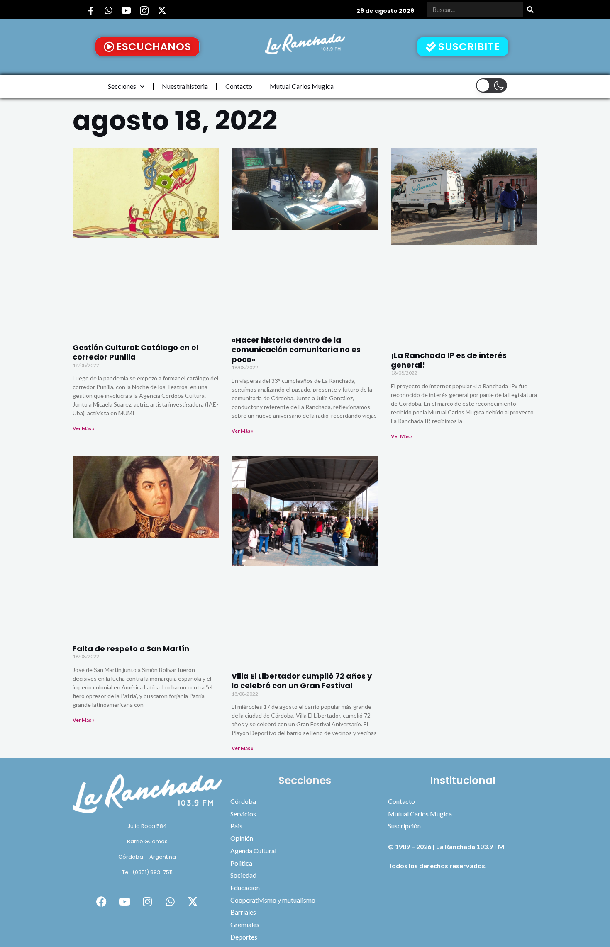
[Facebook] (90, 10)
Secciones (122, 86)
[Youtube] (126, 10)
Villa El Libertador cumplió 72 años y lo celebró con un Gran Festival (302, 681)
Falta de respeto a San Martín (131, 648)
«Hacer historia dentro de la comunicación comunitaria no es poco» (296, 350)
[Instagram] (144, 10)
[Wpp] (108, 10)
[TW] (162, 10)
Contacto (238, 86)
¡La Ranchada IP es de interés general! (449, 360)
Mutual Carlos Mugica (302, 86)
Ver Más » (84, 428)
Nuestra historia (185, 86)
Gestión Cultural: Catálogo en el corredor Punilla (135, 352)
